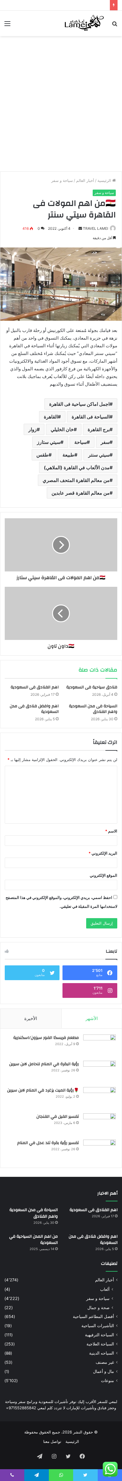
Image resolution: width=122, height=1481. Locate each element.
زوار (32, 429)
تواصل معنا (52, 1441)
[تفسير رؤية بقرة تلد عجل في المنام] (99, 1151)
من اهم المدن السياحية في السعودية (33, 1240)
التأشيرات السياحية (97, 1325)
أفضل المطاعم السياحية (93, 1316)
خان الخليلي (62, 429)
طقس (42, 455)
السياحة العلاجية (100, 1344)
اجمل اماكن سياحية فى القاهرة (79, 404)
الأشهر (92, 1018)
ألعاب (105, 1289)
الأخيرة (30, 1018)
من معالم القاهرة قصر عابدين (81, 493)
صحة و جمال (98, 1307)
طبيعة (68, 455)
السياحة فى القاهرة (91, 417)
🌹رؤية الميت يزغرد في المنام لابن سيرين (43, 1090)
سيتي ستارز (48, 442)
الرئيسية (104, 180)
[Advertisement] (61, 103)
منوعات (107, 1380)
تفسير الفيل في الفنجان (57, 1116)
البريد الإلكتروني (103, 853)
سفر (105, 442)
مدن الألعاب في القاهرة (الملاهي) (77, 467)
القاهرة (51, 417)
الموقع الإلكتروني (103, 875)
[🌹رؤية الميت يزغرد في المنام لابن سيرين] (99, 1098)
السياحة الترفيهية (99, 1334)
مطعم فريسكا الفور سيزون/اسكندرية (46, 1038)
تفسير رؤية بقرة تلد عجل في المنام (48, 1143)
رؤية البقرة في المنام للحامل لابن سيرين (44, 1064)
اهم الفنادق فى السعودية (35, 687)
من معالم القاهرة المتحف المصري (76, 480)
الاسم (111, 831)
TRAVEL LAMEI (95, 228)
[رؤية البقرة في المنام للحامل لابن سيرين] (99, 1072)
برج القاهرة (99, 429)
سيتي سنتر (99, 455)
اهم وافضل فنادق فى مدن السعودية (34, 709)
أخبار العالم (85, 180)
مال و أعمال (103, 1371)
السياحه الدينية (101, 1353)
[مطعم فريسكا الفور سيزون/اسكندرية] (99, 1045)
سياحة (80, 442)
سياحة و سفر (62, 180)
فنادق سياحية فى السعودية (91, 687)
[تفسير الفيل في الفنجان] (99, 1124)
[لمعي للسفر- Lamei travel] (83, 23)
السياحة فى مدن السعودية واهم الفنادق (93, 709)
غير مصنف (105, 1362)
